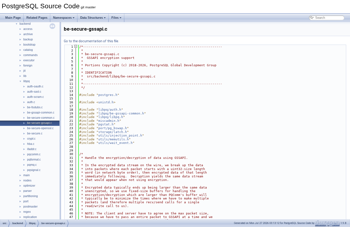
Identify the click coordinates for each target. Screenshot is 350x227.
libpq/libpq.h (110, 117)
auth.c (31, 102)
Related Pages (36, 17)
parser (27, 191)
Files (115, 17)
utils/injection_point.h (120, 135)
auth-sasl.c (34, 91)
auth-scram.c (35, 97)
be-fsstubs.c (35, 107)
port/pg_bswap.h (112, 128)
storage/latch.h (112, 132)
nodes (27, 180)
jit (24, 70)
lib (24, 76)
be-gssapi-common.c (40, 112)
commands (30, 55)
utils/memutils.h (113, 139)
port (25, 201)
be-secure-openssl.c (40, 128)
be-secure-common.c (41, 117)
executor (29, 60)
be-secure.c (34, 133)
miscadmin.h (108, 121)
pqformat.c (34, 159)
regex (27, 211)
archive (28, 34)
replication (30, 217)
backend (25, 23)
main (26, 175)
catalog (28, 50)
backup (28, 39)
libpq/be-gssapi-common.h (121, 113)
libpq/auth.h (109, 109)
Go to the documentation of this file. (91, 41)
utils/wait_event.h (115, 143)
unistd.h (106, 102)
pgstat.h (106, 124)
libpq (26, 81)
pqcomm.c (33, 154)
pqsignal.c (33, 170)
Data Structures (91, 17)
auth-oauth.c (35, 86)
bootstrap (29, 44)
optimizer (29, 185)
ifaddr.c (31, 149)
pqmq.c (32, 164)
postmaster (30, 206)
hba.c (30, 144)
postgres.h (107, 95)
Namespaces (62, 17)
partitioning (30, 196)
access (27, 29)
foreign (27, 65)
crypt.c (31, 138)
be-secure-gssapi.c (39, 123)
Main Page (13, 17)
